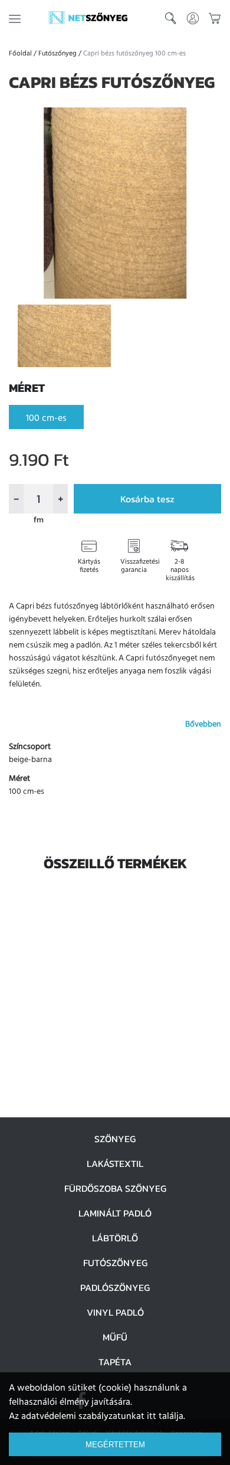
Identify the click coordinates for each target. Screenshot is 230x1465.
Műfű (115, 1337)
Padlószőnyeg (115, 1287)
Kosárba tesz (147, 499)
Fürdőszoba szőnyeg (115, 1188)
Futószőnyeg (57, 54)
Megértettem (115, 1444)
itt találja (165, 1416)
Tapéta (115, 1362)
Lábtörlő (115, 1238)
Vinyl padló (115, 1312)
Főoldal (20, 54)
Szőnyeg (115, 1139)
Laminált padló (115, 1213)
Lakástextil (115, 1163)
